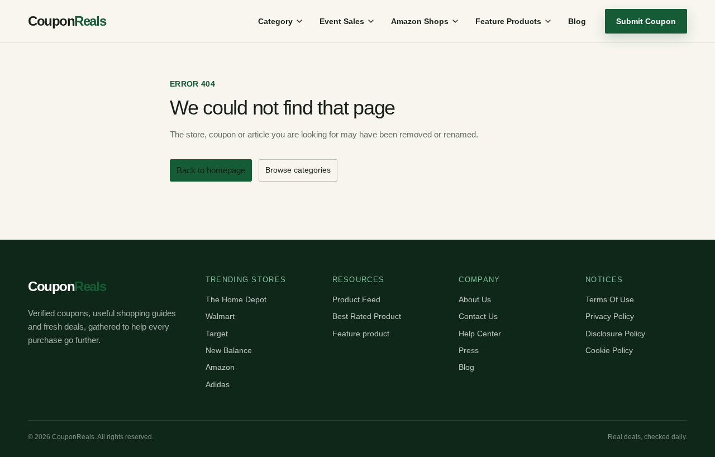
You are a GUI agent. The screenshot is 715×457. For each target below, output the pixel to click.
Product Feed (356, 299)
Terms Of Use (609, 299)
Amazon (220, 367)
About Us (475, 299)
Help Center (480, 333)
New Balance (229, 350)
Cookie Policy (609, 350)
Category (275, 21)
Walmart (220, 316)
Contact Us (478, 316)
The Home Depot (236, 299)
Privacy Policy (609, 316)
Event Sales (342, 21)
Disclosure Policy (615, 333)
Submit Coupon (646, 21)
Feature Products (508, 21)
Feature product (360, 333)
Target (217, 333)
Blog (577, 21)
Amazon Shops (420, 21)
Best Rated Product (366, 316)
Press (469, 350)
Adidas (218, 384)
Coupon (67, 20)
